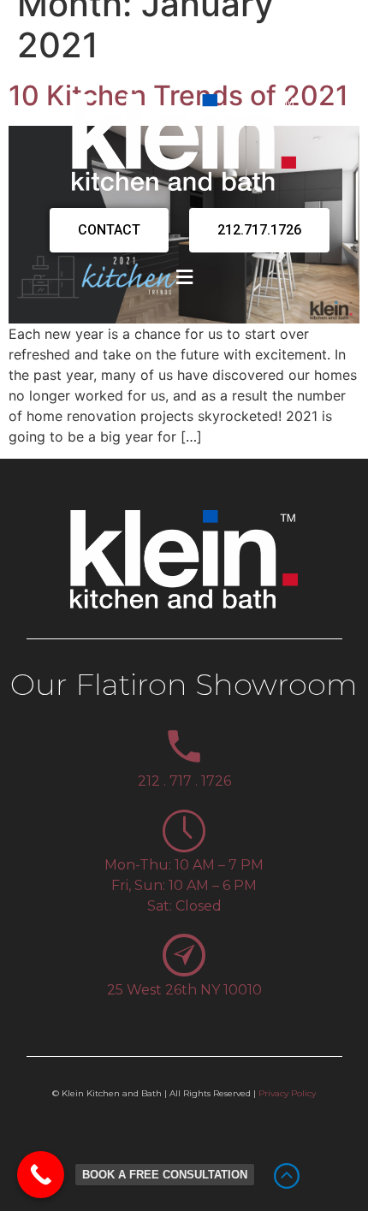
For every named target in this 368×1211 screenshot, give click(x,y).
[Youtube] (229, 64)
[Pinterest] (199, 64)
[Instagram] (169, 64)
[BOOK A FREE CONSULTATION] (40, 1174)
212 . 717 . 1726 (184, 781)
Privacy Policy (287, 1093)
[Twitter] (139, 64)
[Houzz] (259, 64)
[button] (184, 277)
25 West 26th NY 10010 (184, 990)
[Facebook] (109, 64)
